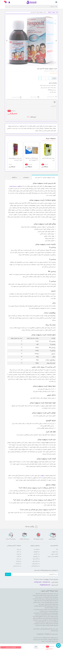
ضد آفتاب (19, 556)
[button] (7, 2)
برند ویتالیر (18, 561)
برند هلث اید (37, 549)
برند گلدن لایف (36, 559)
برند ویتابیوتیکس (35, 566)
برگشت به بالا (30, 527)
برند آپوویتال (37, 551)
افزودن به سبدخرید (10, 647)
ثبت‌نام (8, 574)
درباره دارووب (55, 551)
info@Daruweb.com (45, 585)
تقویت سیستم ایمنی (15, 186)
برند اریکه (19, 554)
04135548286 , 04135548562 (42, 582)
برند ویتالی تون (36, 561)
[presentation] (56, 40)
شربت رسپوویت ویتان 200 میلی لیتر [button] (45, 177)
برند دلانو (19, 551)
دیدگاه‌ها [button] (14, 177)
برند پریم (19, 549)
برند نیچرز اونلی (36, 563)
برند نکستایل (37, 554)
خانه (57, 549)
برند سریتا (19, 559)
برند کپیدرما (18, 563)
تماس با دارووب (54, 554)
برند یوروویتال (36, 556)
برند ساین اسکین (17, 566)
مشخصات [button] (26, 177)
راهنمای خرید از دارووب (52, 556)
